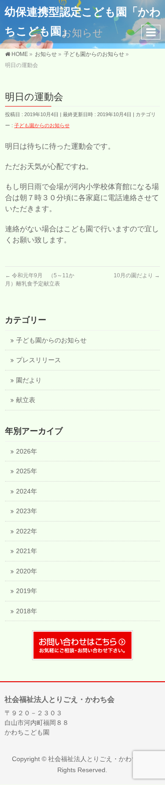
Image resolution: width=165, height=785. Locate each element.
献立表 (25, 400)
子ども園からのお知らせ (42, 125)
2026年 (26, 451)
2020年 (26, 571)
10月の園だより (137, 275)
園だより (29, 380)
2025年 (26, 471)
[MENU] (150, 32)
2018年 (26, 611)
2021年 (26, 551)
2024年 (26, 491)
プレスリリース (38, 360)
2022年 (26, 531)
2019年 (26, 591)
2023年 (26, 511)
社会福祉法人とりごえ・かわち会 (96, 759)
